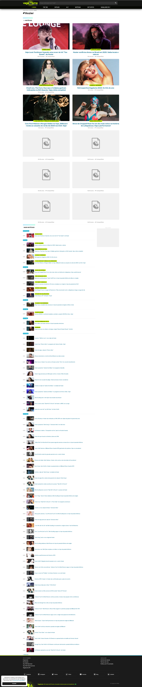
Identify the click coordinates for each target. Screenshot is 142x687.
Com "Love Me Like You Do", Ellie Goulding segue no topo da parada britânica (53, 531)
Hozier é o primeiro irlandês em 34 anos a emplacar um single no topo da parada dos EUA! (57, 284)
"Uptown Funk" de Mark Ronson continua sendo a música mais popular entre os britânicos (57, 597)
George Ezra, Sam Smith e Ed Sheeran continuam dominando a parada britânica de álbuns (57, 644)
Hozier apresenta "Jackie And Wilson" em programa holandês (49, 368)
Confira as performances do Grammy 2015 (45, 555)
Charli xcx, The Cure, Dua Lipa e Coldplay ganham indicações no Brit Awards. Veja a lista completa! (59, 251)
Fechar (14, 683)
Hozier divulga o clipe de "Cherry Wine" (44, 350)
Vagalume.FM (105, 7)
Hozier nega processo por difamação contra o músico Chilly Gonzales (51, 374)
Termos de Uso (105, 662)
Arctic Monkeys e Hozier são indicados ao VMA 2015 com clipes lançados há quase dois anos (57, 418)
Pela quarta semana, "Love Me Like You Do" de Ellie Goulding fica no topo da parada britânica (57, 513)
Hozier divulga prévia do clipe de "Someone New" (46, 519)
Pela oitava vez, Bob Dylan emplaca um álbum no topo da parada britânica (53, 549)
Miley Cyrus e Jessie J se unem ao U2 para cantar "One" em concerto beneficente (55, 362)
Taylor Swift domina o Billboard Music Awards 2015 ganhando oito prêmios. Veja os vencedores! (58, 448)
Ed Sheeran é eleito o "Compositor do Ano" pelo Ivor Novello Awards (51, 430)
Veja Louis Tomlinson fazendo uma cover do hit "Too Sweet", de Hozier (52, 235)
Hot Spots (90, 7)
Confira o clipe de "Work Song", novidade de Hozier (47, 472)
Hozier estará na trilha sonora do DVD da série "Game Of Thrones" (51, 591)
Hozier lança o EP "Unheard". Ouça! (43, 295)
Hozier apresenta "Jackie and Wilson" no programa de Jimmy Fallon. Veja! (52, 391)
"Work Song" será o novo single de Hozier (45, 537)
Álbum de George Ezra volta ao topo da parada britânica (48, 602)
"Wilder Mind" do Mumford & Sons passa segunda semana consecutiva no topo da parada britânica (59, 442)
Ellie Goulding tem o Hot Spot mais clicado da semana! (48, 397)
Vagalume (30, 3)
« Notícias (25, 654)
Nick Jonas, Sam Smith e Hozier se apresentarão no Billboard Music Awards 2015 (54, 466)
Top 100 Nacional (27, 664)
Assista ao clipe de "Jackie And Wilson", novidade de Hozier (49, 385)
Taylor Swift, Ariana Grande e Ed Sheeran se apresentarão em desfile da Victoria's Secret (56, 638)
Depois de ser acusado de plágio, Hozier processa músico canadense (51, 379)
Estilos (57, 7)
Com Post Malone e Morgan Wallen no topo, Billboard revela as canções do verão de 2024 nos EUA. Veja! (60, 263)
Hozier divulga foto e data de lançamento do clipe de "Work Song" (51, 478)
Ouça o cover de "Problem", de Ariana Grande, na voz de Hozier (50, 573)
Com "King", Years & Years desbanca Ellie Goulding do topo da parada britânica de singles (56, 496)
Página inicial (26, 10)
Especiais (25, 660)
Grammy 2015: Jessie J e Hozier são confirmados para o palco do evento (52, 579)
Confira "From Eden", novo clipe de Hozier (45, 632)
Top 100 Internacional (29, 666)
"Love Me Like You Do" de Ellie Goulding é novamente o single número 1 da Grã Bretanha (56, 525)
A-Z (67, 7)
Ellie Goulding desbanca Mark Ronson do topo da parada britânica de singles (53, 543)
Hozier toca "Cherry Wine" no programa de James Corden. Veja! (50, 344)
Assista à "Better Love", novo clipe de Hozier (45, 338)
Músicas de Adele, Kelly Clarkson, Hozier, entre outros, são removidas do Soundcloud (55, 460)
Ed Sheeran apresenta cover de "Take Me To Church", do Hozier (50, 650)
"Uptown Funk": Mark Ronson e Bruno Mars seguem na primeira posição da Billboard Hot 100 (57, 608)
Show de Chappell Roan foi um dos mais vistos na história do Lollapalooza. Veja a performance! (58, 272)
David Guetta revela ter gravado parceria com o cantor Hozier (50, 454)
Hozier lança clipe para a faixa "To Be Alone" (45, 585)
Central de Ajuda (105, 660)
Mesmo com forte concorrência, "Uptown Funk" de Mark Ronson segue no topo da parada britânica (59, 567)
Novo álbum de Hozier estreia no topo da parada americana (49, 323)
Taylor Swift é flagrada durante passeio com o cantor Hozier (49, 561)
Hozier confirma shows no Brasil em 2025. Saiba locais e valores (50, 245)
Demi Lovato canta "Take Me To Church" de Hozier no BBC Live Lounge (52, 403)
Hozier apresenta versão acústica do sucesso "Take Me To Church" (51, 484)
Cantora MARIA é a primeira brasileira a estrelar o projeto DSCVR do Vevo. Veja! (54, 314)
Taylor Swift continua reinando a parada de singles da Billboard (50, 626)
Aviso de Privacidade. (19, 680)
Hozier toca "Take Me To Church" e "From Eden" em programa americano (52, 501)
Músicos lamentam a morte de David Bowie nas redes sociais (49, 356)
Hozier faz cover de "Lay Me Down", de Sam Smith (47, 409)
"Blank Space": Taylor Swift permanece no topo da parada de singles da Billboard (54, 620)
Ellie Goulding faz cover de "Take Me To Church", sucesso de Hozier (51, 490)
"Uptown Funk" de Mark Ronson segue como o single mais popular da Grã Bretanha (55, 614)
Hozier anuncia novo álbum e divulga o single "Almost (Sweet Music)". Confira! (54, 329)
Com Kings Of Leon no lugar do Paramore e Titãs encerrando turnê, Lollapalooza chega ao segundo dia (60, 290)
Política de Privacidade (107, 664)
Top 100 (45, 7)
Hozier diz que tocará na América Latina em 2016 (47, 436)
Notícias (78, 7)
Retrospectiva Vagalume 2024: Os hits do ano (46, 257)
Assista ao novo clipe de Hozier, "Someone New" (46, 507)
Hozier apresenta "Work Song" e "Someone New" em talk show (50, 424)
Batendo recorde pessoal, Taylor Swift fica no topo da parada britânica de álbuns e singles (56, 278)
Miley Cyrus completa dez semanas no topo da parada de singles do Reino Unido (54, 305)
